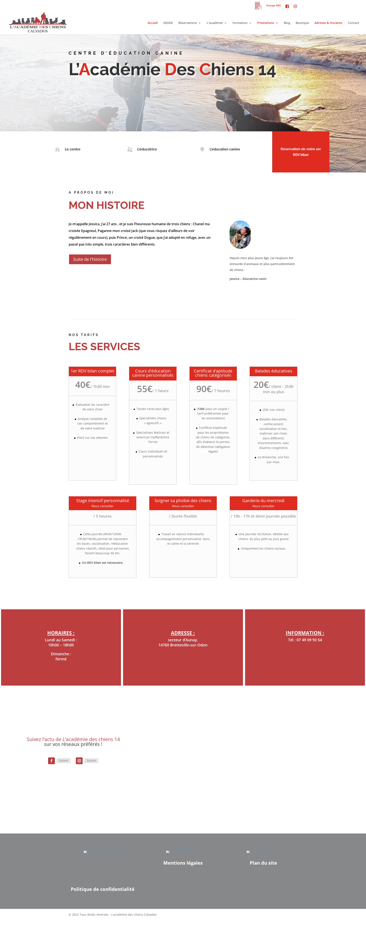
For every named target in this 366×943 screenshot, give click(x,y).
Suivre (63, 760)
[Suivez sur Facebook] (51, 760)
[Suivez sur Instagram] (79, 760)
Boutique (302, 23)
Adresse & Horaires (328, 23)
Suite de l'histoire (90, 259)
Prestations (265, 23)
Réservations (187, 23)
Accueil (153, 23)
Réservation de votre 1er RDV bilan (301, 152)
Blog (287, 23)
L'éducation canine (225, 149)
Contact (353, 23)
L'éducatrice (147, 149)
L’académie (215, 23)
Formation (240, 23)
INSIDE (168, 23)
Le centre (72, 149)
